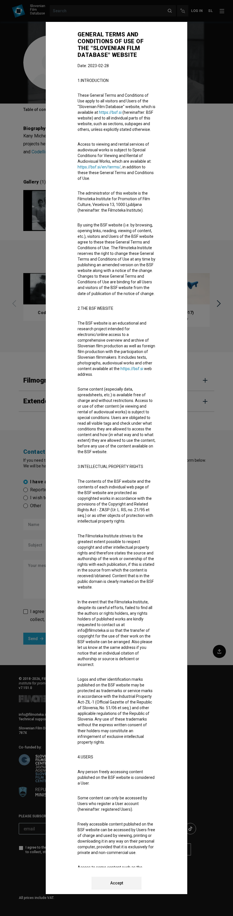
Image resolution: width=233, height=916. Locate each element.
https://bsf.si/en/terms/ (99, 167)
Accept (116, 883)
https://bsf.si (110, 112)
